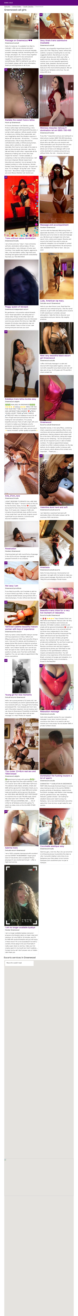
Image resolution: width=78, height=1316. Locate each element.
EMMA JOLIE (8, 3)
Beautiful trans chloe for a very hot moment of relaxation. (55, 611)
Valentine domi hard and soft (54, 507)
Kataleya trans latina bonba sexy (20, 399)
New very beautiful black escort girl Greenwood (55, 356)
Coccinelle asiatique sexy (52, 846)
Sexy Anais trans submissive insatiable (53, 41)
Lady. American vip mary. (52, 301)
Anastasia (45, 567)
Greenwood (45, 422)
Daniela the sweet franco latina (20, 120)
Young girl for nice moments (18, 695)
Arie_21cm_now (12, 496)
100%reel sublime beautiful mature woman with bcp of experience (21, 627)
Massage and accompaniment (54, 225)
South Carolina (28, 6)
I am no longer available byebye (20, 927)
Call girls (7, 6)
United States (16, 6)
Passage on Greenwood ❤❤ (18, 40)
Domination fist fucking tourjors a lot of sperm (56, 777)
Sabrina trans (11, 848)
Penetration (10, 548)
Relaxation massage (49, 711)
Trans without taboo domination (20, 238)
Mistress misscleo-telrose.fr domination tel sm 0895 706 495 (55, 129)
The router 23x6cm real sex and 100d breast (20, 772)
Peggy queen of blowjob (16, 307)
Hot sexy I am (11, 586)
